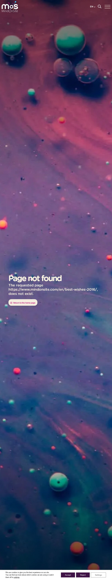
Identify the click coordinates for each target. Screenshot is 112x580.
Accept (68, 575)
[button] (93, 7)
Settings (98, 575)
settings (16, 577)
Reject (83, 575)
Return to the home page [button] (24, 303)
